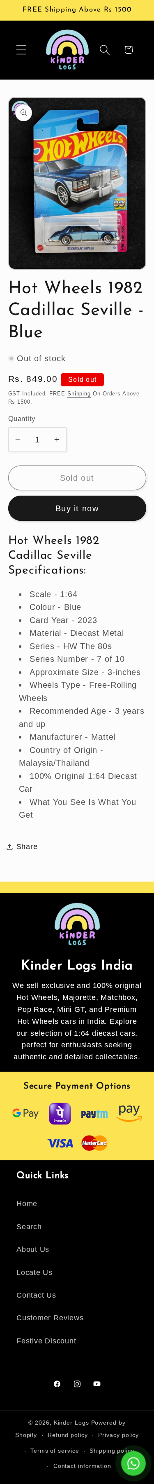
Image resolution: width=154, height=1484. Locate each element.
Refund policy (68, 1435)
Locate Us (34, 1272)
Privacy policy (118, 1435)
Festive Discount (46, 1341)
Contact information (82, 1466)
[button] (21, 49)
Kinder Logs (71, 1422)
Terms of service (54, 1450)
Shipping (79, 393)
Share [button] (27, 846)
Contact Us (36, 1295)
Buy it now (77, 508)
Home (26, 1203)
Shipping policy (112, 1450)
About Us (32, 1249)
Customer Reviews (49, 1318)
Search (29, 1227)
